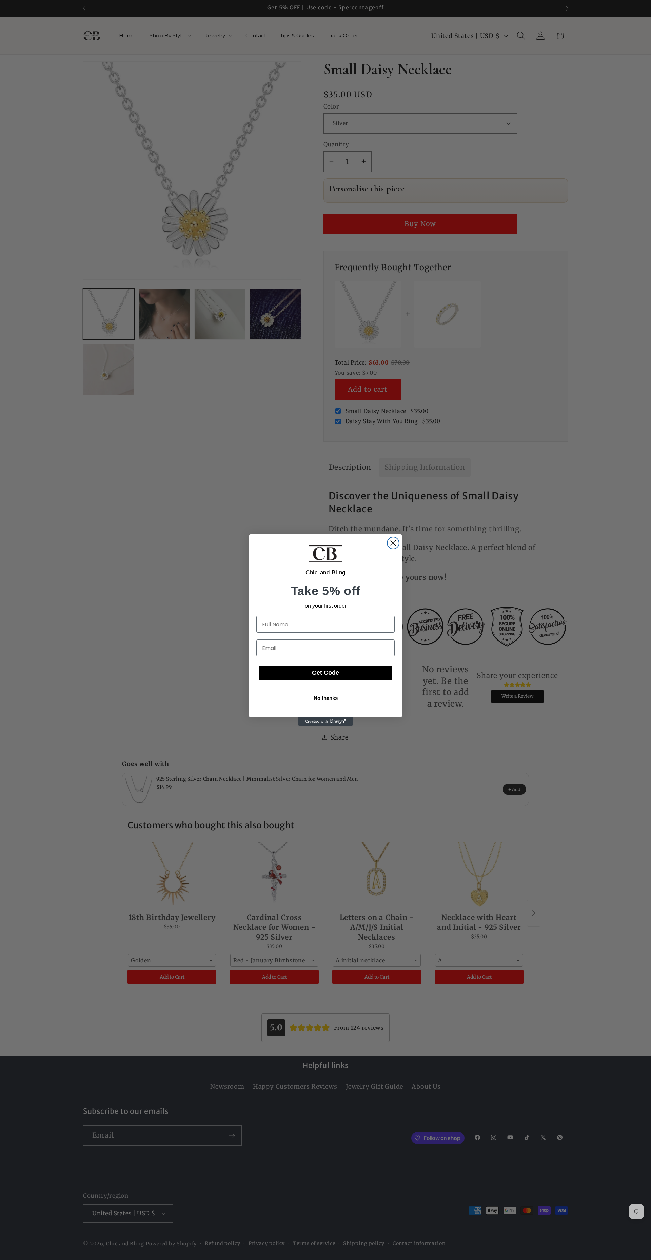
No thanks (326, 698)
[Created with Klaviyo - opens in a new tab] (325, 721)
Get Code (325, 672)
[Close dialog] (393, 543)
